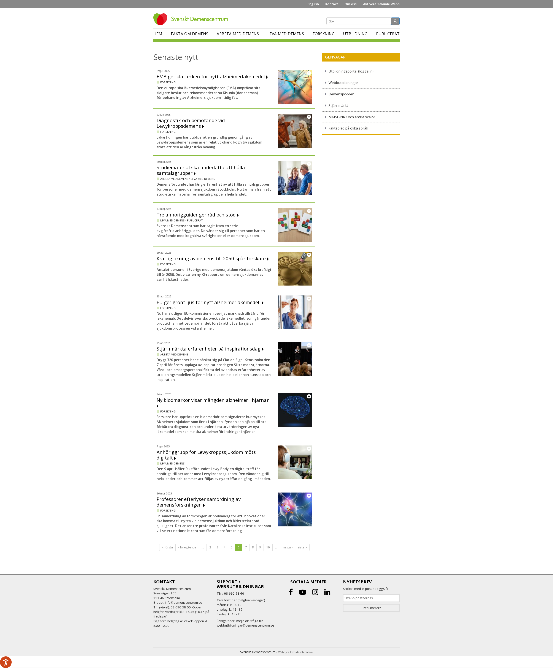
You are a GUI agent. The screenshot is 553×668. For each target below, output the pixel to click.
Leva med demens (285, 33)
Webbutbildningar (343, 82)
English (313, 4)
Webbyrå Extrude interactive (295, 652)
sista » (302, 547)
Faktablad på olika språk (348, 128)
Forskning (324, 33)
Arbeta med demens (238, 33)
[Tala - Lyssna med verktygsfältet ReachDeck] (6, 662)
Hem (157, 33)
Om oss (351, 4)
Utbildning (355, 33)
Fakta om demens (189, 33)
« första (167, 547)
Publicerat (388, 33)
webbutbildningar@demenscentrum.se (245, 625)
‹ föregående (187, 547)
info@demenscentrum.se (183, 602)
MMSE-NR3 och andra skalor (352, 117)
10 (268, 547)
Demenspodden (341, 94)
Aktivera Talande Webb (381, 4)
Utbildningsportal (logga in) (351, 71)
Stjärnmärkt (338, 105)
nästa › (287, 547)
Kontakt (331, 4)
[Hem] (192, 19)
